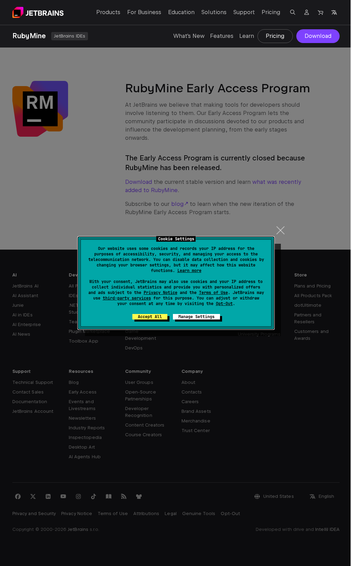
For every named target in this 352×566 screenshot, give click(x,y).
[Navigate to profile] (306, 12)
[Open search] (292, 12)
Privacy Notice (160, 292)
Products (108, 12)
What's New (189, 36)
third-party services (127, 298)
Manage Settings (196, 316)
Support (244, 12)
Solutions (213, 12)
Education (181, 12)
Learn (246, 36)
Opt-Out (224, 303)
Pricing (271, 12)
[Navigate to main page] (38, 12)
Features (221, 36)
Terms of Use (213, 292)
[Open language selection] (334, 12)
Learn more (189, 270)
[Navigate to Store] (320, 12)
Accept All (150, 316)
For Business (144, 12)
